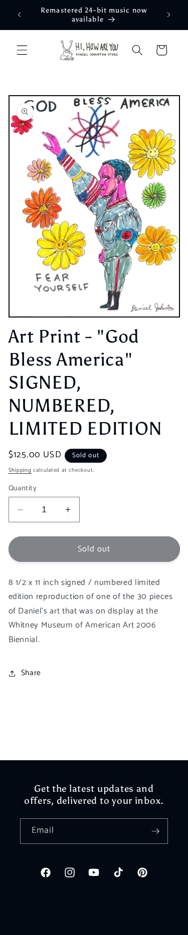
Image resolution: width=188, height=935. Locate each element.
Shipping (20, 470)
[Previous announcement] (20, 15)
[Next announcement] (169, 15)
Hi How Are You (77, 925)
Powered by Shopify (129, 925)
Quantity (23, 488)
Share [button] (31, 673)
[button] (22, 50)
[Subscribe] (155, 831)
